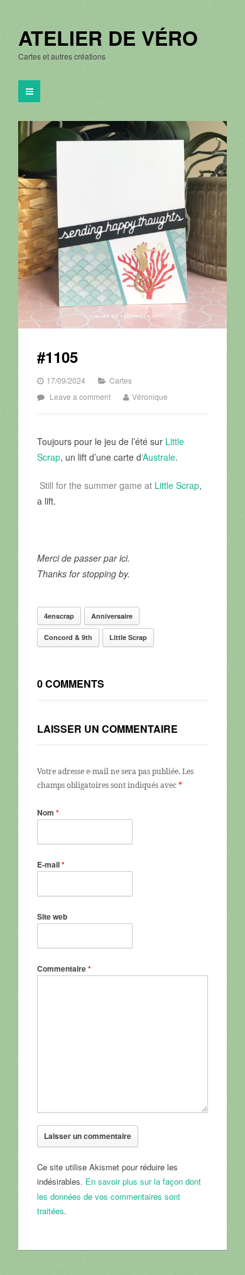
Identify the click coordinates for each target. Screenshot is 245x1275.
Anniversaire (112, 616)
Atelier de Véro (108, 38)
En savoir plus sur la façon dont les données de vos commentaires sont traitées (119, 1196)
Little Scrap (177, 485)
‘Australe (158, 457)
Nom (48, 812)
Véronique (150, 396)
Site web (52, 916)
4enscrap (59, 616)
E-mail (51, 864)
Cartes (120, 380)
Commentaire (64, 968)
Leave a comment (80, 396)
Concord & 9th (68, 637)
